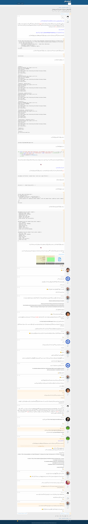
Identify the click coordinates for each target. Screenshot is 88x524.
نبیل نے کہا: (62, 438)
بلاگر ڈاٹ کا (56, 11)
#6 (17, 312)
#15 (18, 426)
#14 (18, 417)
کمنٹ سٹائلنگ (53, 11)
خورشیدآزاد (68, 317)
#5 (17, 296)
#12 (18, 388)
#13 (18, 405)
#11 (18, 375)
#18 (18, 480)
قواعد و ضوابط (23, 521)
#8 (17, 340)
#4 (17, 287)
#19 (18, 492)
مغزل (67, 486)
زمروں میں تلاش (69, 5)
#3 (17, 277)
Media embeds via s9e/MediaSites (36, 522)
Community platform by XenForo (48, 522)
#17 (18, 471)
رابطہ (25, 521)
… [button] (65, 14)
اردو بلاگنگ (59, 11)
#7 (17, 331)
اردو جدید (67, 521)
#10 (18, 363)
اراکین (66, 3)
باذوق (67, 431)
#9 (17, 350)
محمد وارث (68, 292)
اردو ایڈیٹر (61, 11)
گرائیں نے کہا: (62, 391)
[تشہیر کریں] (19, 16)
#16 (18, 436)
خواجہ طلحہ (68, 422)
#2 (17, 268)
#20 (18, 501)
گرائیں (68, 282)
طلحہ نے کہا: (62, 428)
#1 (17, 16)
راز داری (21, 521)
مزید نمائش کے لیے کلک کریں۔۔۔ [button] (40, 446)
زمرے (69, 3)
